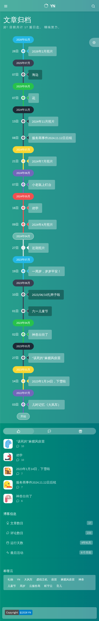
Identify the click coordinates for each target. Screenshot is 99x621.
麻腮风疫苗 (68, 579)
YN (18, 579)
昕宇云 (48, 586)
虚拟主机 (41, 579)
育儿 (59, 586)
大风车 (28, 579)
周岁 (22, 586)
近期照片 (38, 248)
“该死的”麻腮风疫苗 (46, 358)
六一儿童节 (40, 311)
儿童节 (12, 586)
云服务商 (34, 586)
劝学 (35, 208)
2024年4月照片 (42, 225)
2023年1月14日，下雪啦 (49, 381)
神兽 (81, 579)
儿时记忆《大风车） (46, 405)
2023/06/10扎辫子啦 (46, 295)
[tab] (18, 431)
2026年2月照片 (42, 51)
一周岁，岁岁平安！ (46, 271)
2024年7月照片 (42, 161)
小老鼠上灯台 (41, 185)
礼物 (10, 579)
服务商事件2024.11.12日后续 (52, 138)
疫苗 (54, 579)
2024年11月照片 (43, 121)
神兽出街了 (40, 334)
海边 (35, 75)
